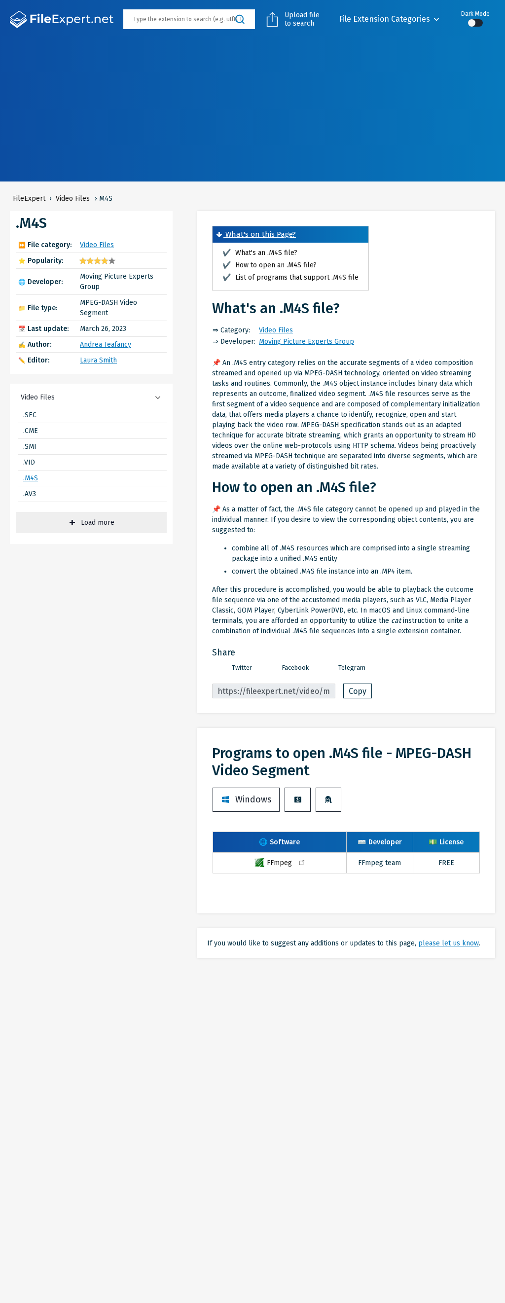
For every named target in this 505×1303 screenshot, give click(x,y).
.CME (30, 431)
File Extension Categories (384, 19)
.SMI (29, 446)
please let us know (448, 943)
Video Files (97, 245)
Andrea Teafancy (105, 344)
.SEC (29, 415)
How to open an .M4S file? (269, 265)
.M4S (30, 478)
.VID (29, 462)
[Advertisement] (252, 112)
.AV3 (29, 494)
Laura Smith (98, 360)
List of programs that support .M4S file (290, 277)
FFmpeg (279, 863)
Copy (357, 691)
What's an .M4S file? (259, 253)
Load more (97, 522)
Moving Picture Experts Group (306, 341)
